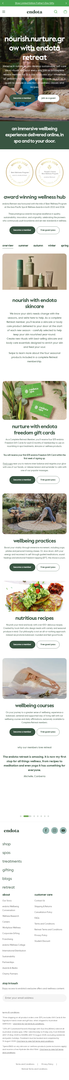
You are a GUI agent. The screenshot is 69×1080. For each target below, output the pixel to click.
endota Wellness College (13, 945)
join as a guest (49, 98)
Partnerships (8, 962)
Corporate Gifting (11, 933)
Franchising (7, 939)
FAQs (36, 918)
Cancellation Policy (43, 912)
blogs (7, 879)
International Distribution (14, 951)
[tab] (7, 246)
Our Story (7, 901)
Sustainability (8, 957)
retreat (8, 887)
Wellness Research (10, 916)
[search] (55, 11)
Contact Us (39, 901)
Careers (6, 922)
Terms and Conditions (44, 924)
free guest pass (48, 230)
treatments (12, 861)
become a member (22, 98)
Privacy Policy (40, 935)
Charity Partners (10, 974)
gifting (8, 870)
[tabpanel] (34, 312)
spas (6, 853)
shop (6, 844)
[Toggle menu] (3, 11)
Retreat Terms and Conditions (48, 930)
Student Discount (42, 941)
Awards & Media (9, 968)
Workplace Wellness (11, 928)
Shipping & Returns (43, 907)
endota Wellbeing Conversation (10, 908)
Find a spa (8, 464)
